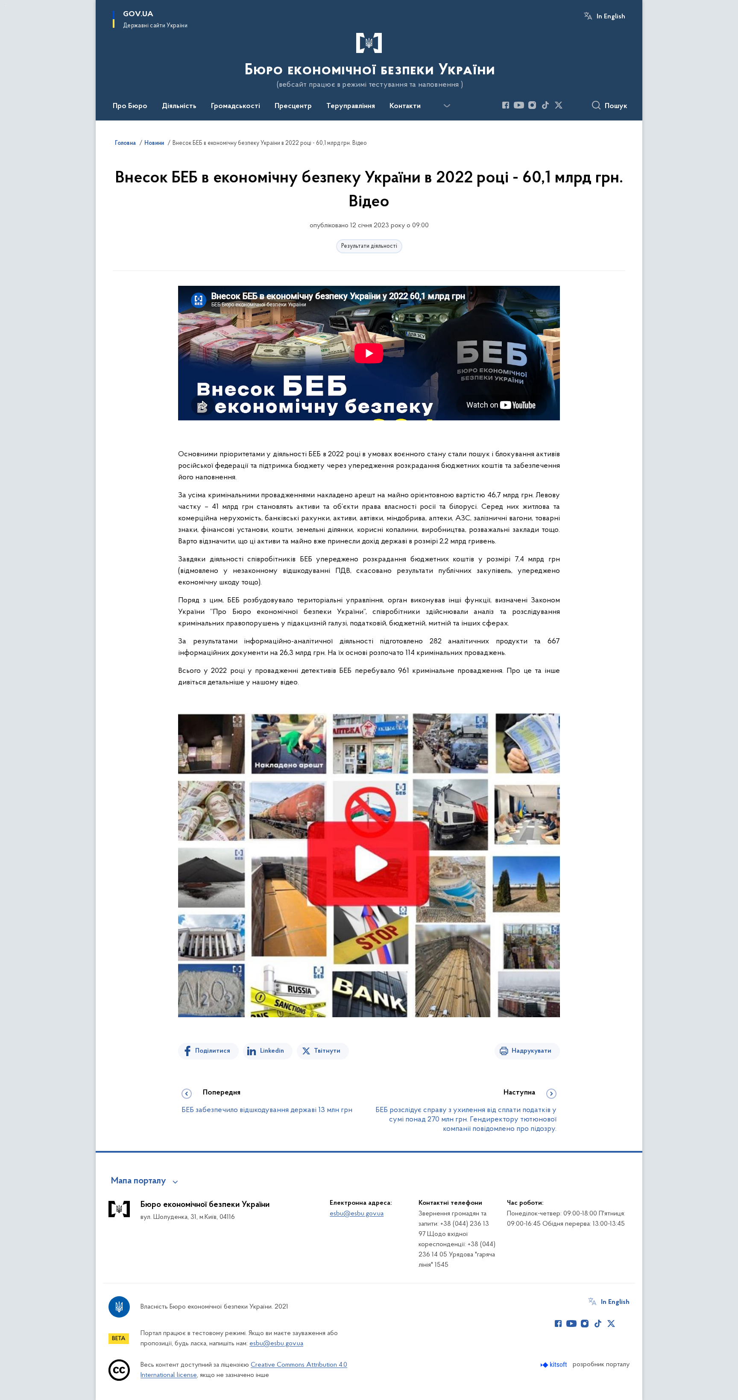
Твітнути (327, 1051)
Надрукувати (531, 1051)
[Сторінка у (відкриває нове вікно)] (572, 105)
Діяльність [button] (179, 106)
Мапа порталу (138, 1181)
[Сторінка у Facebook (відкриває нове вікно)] (506, 105)
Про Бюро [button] (130, 106)
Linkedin (272, 1051)
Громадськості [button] (235, 106)
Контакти (405, 106)
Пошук (616, 106)
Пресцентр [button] (293, 106)
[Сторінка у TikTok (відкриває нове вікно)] (545, 105)
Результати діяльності (369, 246)
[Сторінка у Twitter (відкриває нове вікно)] (559, 105)
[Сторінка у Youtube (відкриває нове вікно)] (519, 105)
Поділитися (212, 1051)
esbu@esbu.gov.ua (357, 1213)
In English (611, 16)
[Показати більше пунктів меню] (446, 106)
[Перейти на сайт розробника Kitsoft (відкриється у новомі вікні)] (554, 1365)
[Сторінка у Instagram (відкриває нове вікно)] (532, 105)
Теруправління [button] (350, 106)
